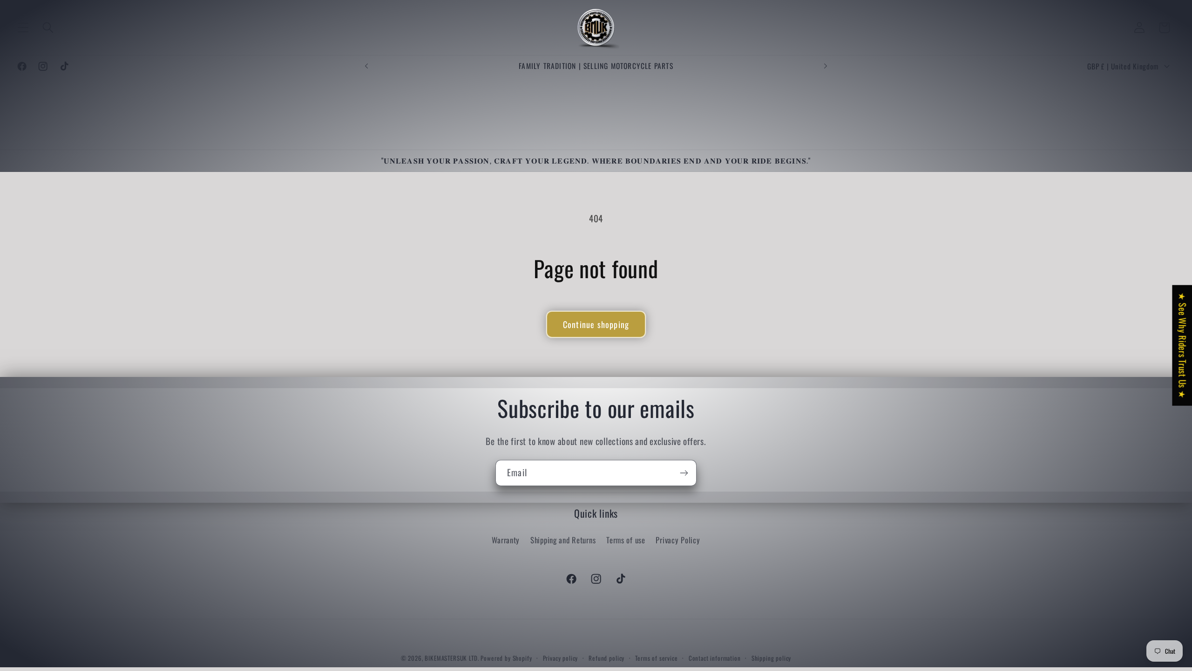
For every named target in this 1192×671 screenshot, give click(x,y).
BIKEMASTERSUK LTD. (452, 658)
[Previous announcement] (366, 66)
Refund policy (606, 658)
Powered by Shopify (506, 658)
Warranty (506, 540)
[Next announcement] (825, 66)
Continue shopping (596, 324)
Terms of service (656, 658)
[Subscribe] (683, 473)
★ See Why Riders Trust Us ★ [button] (1182, 345)
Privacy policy (560, 658)
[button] (23, 27)
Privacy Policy (678, 540)
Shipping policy (772, 658)
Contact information (715, 658)
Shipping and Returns (563, 540)
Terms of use (625, 540)
